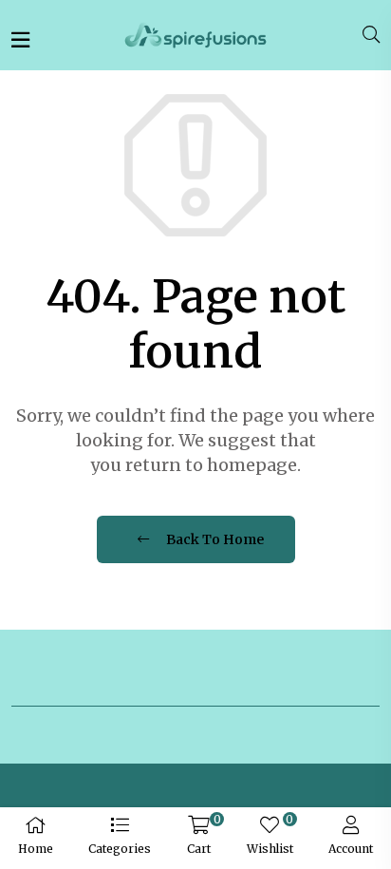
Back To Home (213, 539)
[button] (120, 838)
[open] (20, 39)
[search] (371, 35)
